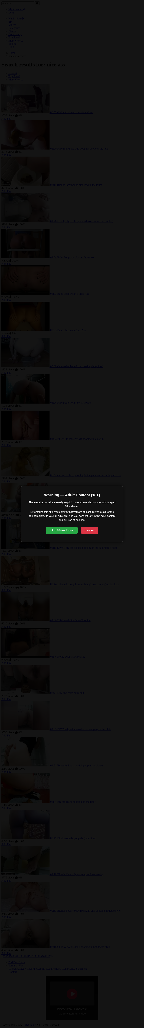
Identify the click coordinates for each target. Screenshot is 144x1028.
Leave (90, 530)
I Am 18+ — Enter (61, 530)
